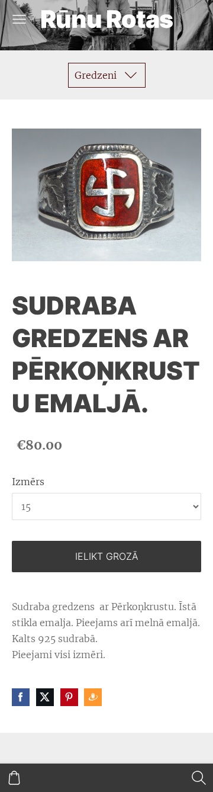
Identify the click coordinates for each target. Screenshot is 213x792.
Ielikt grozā (106, 556)
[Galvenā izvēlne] (19, 19)
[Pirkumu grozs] (14, 778)
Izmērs (28, 482)
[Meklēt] (199, 778)
